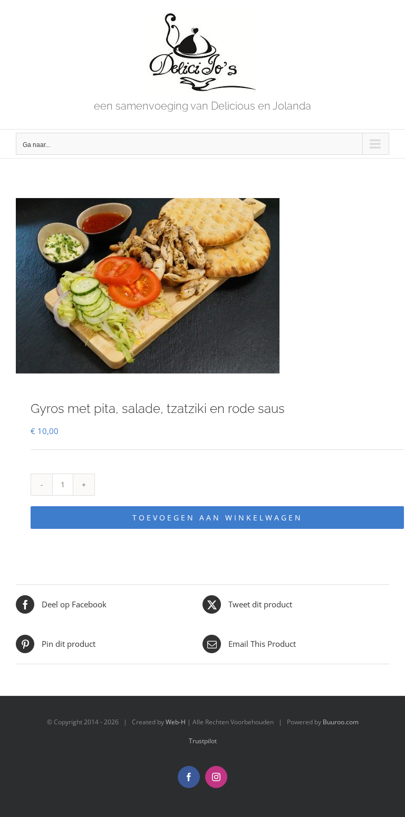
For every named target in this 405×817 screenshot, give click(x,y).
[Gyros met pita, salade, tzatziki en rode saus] (202, 285)
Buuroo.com (341, 721)
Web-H (176, 721)
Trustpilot (203, 740)
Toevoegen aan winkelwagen (217, 518)
